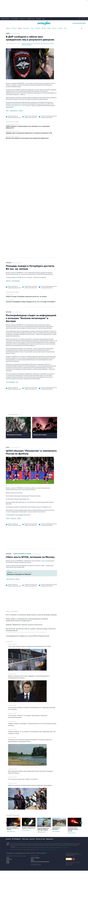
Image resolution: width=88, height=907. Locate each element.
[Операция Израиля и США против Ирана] (44, 826)
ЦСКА (7, 518)
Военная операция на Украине (22, 148)
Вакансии (32, 839)
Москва (44, 28)
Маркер (7, 861)
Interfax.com (22, 18)
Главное (8, 28)
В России (14, 28)
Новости (54, 28)
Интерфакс (44, 23)
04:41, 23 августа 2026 (16, 262)
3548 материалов (41, 832)
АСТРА (7, 863)
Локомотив (13, 518)
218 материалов (71, 833)
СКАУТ (7, 860)
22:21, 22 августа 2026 (36, 148)
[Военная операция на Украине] (13, 826)
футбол (19, 518)
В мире (20, 28)
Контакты (8, 839)
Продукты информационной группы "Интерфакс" (26, 853)
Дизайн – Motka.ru (69, 864)
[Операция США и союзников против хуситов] (74, 826)
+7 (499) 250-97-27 (53, 849)
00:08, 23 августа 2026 (16, 312)
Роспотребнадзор (10, 382)
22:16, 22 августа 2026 (14, 447)
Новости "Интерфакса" (35, 857)
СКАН (32, 859)
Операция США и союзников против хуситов (73, 829)
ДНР (7, 110)
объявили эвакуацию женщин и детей (16, 105)
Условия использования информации (73, 862)
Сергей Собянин (10, 579)
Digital (49, 28)
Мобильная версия (5, 18)
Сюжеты (60, 28)
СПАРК (7, 857)
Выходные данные (69, 863)
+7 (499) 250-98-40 (43, 849)
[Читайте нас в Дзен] (32, 864)
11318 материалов (11, 831)
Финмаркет (38, 18)
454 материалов (26, 830)
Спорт (32, 28)
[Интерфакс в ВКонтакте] (36, 864)
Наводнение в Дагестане (56, 828)
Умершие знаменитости (28, 828)
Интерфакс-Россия (30, 18)
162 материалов (56, 831)
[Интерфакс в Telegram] (34, 864)
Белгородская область (11, 214)
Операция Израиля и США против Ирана (43, 829)
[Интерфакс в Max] (40, 864)
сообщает (32, 163)
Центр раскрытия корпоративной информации (40, 861)
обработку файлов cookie (65, 847)
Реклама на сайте (40, 839)
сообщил (42, 561)
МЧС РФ (8, 281)
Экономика (26, 28)
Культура (37, 28)
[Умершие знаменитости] (29, 826)
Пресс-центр (25, 839)
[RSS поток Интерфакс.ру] (38, 864)
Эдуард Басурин (13, 110)
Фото (65, 28)
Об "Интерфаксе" (15, 18)
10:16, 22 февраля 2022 (15, 33)
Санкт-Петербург (16, 281)
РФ (17, 382)
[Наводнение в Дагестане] (59, 826)
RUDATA (32, 860)
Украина (21, 110)
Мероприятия (49, 839)
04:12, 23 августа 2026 (36, 553)
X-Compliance (9, 859)
